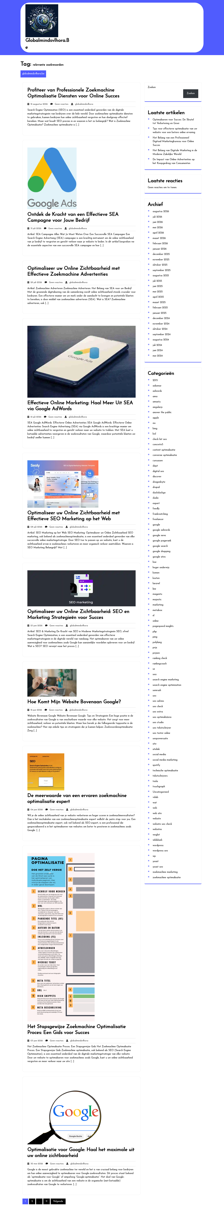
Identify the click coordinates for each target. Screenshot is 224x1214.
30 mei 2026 (36, 1164)
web (155, 808)
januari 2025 (159, 313)
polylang (157, 642)
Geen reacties (60, 104)
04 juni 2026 (36, 810)
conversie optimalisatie (165, 455)
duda (155, 498)
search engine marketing (166, 680)
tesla (155, 781)
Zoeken (152, 87)
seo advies (158, 701)
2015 (155, 380)
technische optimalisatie (165, 770)
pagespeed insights (163, 626)
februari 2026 (160, 243)
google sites (159, 557)
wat (155, 803)
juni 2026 (158, 222)
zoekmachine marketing (165, 872)
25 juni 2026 (35, 626)
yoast (156, 861)
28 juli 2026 (35, 282)
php (155, 632)
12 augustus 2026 (38, 104)
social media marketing (165, 760)
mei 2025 (158, 292)
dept (155, 466)
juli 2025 (157, 281)
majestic (157, 599)
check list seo (160, 439)
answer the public (162, 412)
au (154, 423)
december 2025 (161, 254)
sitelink (156, 749)
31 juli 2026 (35, 228)
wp (154, 856)
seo (154, 696)
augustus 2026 (161, 211)
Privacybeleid (81, 77)
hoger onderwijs (161, 567)
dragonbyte (159, 482)
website (157, 819)
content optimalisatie (164, 450)
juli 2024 (157, 345)
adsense (157, 386)
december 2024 (161, 318)
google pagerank (162, 541)
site (154, 744)
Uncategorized (161, 792)
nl (153, 615)
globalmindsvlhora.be (33, 74)
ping (155, 637)
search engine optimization (167, 685)
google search (160, 546)
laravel (156, 583)
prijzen (156, 653)
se (154, 669)
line (154, 589)
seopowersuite (160, 738)
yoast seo (158, 867)
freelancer (158, 519)
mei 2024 (158, 356)
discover (157, 476)
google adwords (161, 530)
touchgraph (159, 786)
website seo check (162, 824)
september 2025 (162, 270)
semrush (157, 690)
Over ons (79, 68)
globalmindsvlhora (83, 104)
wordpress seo (160, 851)
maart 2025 (159, 302)
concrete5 (158, 444)
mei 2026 (158, 227)
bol (154, 434)
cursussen (158, 460)
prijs (155, 647)
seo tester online (161, 733)
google (156, 525)
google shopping (161, 551)
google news (159, 535)
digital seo (158, 471)
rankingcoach (160, 664)
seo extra (158, 712)
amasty (157, 402)
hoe (154, 562)
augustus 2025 (161, 275)
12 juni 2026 (35, 710)
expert (156, 503)
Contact (78, 59)
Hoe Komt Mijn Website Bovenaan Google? (74, 702)
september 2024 (162, 334)
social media (159, 754)
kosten (156, 578)
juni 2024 (158, 350)
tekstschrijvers (160, 776)
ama (155, 396)
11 (46, 1201)
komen (156, 573)
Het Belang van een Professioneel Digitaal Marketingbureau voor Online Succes (173, 142)
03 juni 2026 (36, 1041)
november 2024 (161, 324)
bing (155, 428)
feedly (156, 509)
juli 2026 (157, 217)
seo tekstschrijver (162, 728)
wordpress (158, 845)
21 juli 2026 (35, 417)
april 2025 (158, 297)
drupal (156, 487)
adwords (157, 391)
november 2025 (161, 260)
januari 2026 (160, 249)
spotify (156, 765)
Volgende (58, 1201)
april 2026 (158, 233)
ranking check (160, 658)
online (156, 621)
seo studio (158, 722)
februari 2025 (160, 308)
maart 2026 (159, 238)
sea (154, 674)
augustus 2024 (161, 340)
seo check (158, 706)
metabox (157, 610)
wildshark (157, 840)
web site (157, 813)
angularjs (158, 407)
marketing (158, 605)
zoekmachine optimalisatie (167, 877)
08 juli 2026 (35, 527)
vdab (155, 797)
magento (157, 594)
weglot (156, 835)
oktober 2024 (160, 329)
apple (156, 418)
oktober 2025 (160, 265)
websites (157, 829)
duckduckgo (159, 493)
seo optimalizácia (162, 717)
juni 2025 (158, 286)
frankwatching (160, 514)
